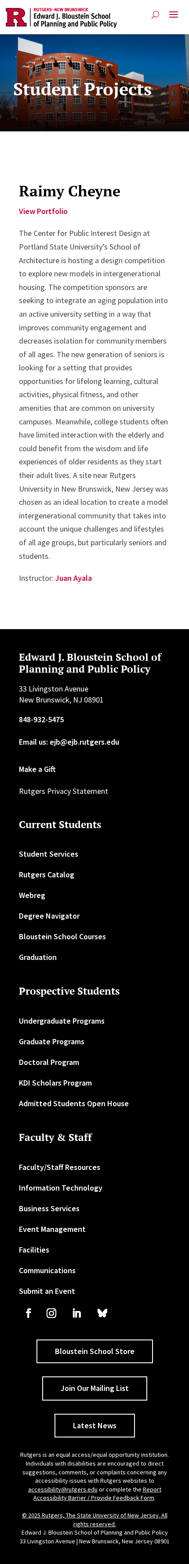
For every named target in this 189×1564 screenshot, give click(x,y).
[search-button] (155, 14)
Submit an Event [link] (47, 1291)
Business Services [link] (49, 1208)
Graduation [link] (38, 957)
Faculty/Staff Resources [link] (59, 1167)
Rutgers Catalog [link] (46, 874)
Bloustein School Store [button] (94, 1351)
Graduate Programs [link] (51, 1041)
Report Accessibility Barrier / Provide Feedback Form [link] (97, 1493)
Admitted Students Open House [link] (74, 1103)
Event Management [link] (52, 1229)
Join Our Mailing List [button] (95, 1388)
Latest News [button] (94, 1425)
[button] (174, 18)
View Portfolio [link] (43, 211)
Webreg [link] (32, 895)
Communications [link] (47, 1270)
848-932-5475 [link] (41, 719)
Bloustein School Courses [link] (62, 936)
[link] (61, 18)
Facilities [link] (34, 1250)
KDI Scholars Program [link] (55, 1083)
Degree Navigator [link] (49, 916)
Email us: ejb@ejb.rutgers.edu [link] (69, 742)
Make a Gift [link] (37, 769)
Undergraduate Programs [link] (62, 1021)
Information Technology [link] (60, 1188)
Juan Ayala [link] (73, 578)
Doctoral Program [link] (49, 1062)
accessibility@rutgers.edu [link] (63, 1489)
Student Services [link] (48, 854)
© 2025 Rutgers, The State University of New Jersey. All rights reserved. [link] (94, 1519)
